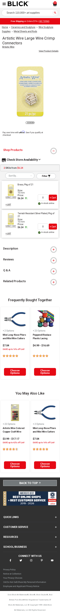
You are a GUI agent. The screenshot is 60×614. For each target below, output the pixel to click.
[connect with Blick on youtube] (52, 562)
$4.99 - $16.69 (41, 345)
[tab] (30, 150)
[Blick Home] (18, 4)
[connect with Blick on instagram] (31, 562)
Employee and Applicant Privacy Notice (21, 586)
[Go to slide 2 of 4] (29, 122)
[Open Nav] (4, 4)
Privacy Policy (9, 569)
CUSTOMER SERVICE (15, 527)
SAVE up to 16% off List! (13, 349)
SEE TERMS (44, 21)
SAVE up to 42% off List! (13, 442)
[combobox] (19, 176)
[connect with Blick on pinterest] (42, 562)
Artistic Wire (8, 47)
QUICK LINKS (11, 517)
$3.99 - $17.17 (11, 438)
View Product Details (48, 51)
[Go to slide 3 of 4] (31, 122)
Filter (45, 176)
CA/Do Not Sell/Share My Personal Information (24, 582)
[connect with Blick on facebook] (10, 562)
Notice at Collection (12, 574)
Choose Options (15, 372)
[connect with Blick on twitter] (21, 562)
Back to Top (28, 483)
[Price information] (26, 198)
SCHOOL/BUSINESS (15, 546)
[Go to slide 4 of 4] (33, 122)
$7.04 (6, 345)
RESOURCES (10, 536)
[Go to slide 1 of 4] (27, 122)
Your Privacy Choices (12, 578)
